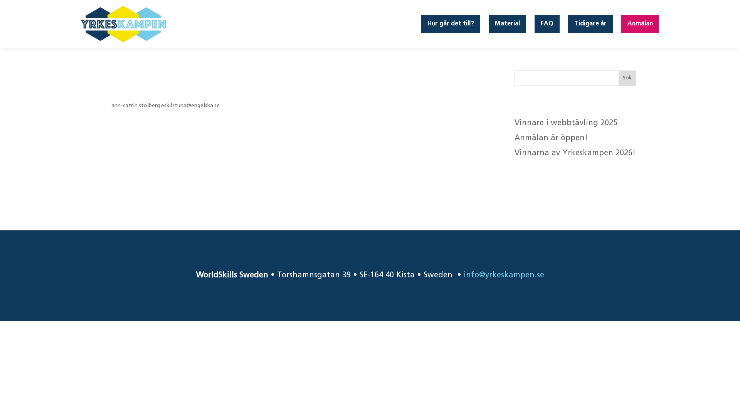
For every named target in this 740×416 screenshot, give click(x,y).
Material (507, 24)
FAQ (547, 24)
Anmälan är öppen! (552, 138)
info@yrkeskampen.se (504, 275)
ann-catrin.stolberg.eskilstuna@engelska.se (165, 106)
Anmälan (640, 24)
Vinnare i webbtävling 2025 (566, 123)
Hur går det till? (450, 24)
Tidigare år (590, 24)
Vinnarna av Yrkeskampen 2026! (575, 153)
